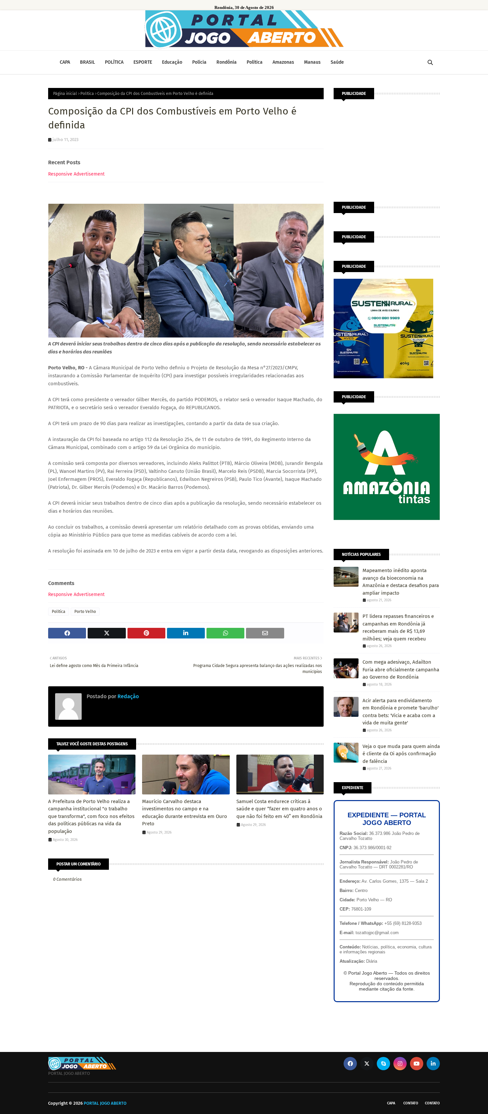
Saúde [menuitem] (337, 62)
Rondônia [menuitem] (226, 62)
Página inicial (65, 93)
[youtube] (416, 1063)
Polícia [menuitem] (199, 62)
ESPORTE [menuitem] (142, 62)
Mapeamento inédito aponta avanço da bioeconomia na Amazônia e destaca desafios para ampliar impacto (401, 581)
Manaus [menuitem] (312, 62)
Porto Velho (85, 611)
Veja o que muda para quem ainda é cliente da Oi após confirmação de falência (401, 753)
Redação (127, 696)
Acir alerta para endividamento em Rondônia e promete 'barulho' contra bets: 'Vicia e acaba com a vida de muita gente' (401, 712)
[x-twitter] (366, 1063)
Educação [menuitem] (172, 62)
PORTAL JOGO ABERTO (105, 1103)
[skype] (383, 1063)
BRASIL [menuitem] (87, 62)
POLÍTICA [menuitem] (114, 62)
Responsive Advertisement (76, 174)
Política (87, 93)
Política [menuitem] (255, 62)
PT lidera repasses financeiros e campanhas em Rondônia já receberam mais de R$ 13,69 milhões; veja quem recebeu (398, 627)
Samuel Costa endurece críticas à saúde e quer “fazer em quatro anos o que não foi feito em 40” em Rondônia (279, 808)
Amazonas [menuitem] (283, 62)
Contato (410, 1103)
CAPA (391, 1103)
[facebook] (350, 1063)
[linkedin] (433, 1063)
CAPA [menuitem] (65, 62)
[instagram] (400, 1063)
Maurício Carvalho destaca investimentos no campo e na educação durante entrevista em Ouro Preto (184, 812)
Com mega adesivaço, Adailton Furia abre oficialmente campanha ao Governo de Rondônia (401, 669)
